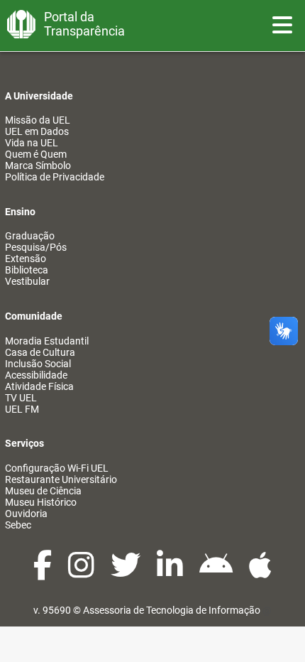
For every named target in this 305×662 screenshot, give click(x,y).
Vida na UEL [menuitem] (31, 142)
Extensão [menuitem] (25, 258)
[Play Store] (217, 572)
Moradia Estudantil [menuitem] (47, 341)
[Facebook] (43, 572)
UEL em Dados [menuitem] (37, 131)
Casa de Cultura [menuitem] (40, 352)
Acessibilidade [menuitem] (36, 375)
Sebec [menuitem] (18, 525)
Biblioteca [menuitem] (26, 270)
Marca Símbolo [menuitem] (38, 165)
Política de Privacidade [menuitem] (54, 177)
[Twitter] (127, 572)
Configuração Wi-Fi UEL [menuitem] (57, 468)
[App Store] (260, 572)
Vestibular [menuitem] (27, 281)
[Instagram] (82, 572)
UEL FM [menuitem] (22, 409)
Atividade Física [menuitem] (39, 386)
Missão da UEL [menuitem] (37, 120)
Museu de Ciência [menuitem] (43, 490)
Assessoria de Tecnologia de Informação (171, 610)
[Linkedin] (171, 572)
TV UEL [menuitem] (21, 397)
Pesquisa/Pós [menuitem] (36, 247)
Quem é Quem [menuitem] (36, 154)
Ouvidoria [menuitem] (26, 513)
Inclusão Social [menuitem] (38, 363)
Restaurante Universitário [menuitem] (61, 479)
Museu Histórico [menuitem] (41, 502)
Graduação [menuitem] (30, 236)
